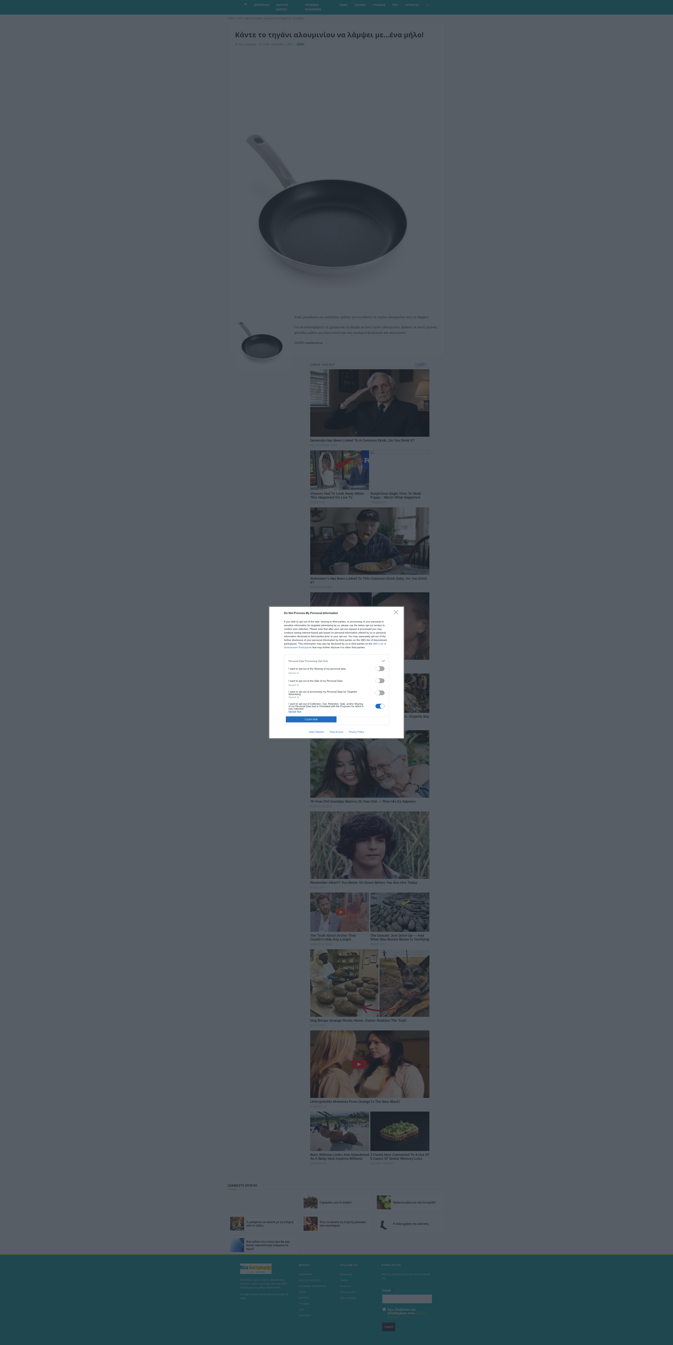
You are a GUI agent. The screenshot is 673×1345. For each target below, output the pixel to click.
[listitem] (336, 661)
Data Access (336, 731)
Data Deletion (316, 731)
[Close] (397, 613)
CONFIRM (311, 719)
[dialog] (336, 672)
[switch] (380, 668)
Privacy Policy (356, 731)
